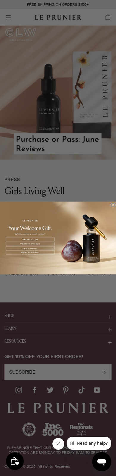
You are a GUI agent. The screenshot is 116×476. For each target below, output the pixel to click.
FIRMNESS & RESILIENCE (30, 244)
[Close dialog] (113, 205)
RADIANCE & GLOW (30, 240)
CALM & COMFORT (30, 248)
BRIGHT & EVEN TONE (30, 252)
